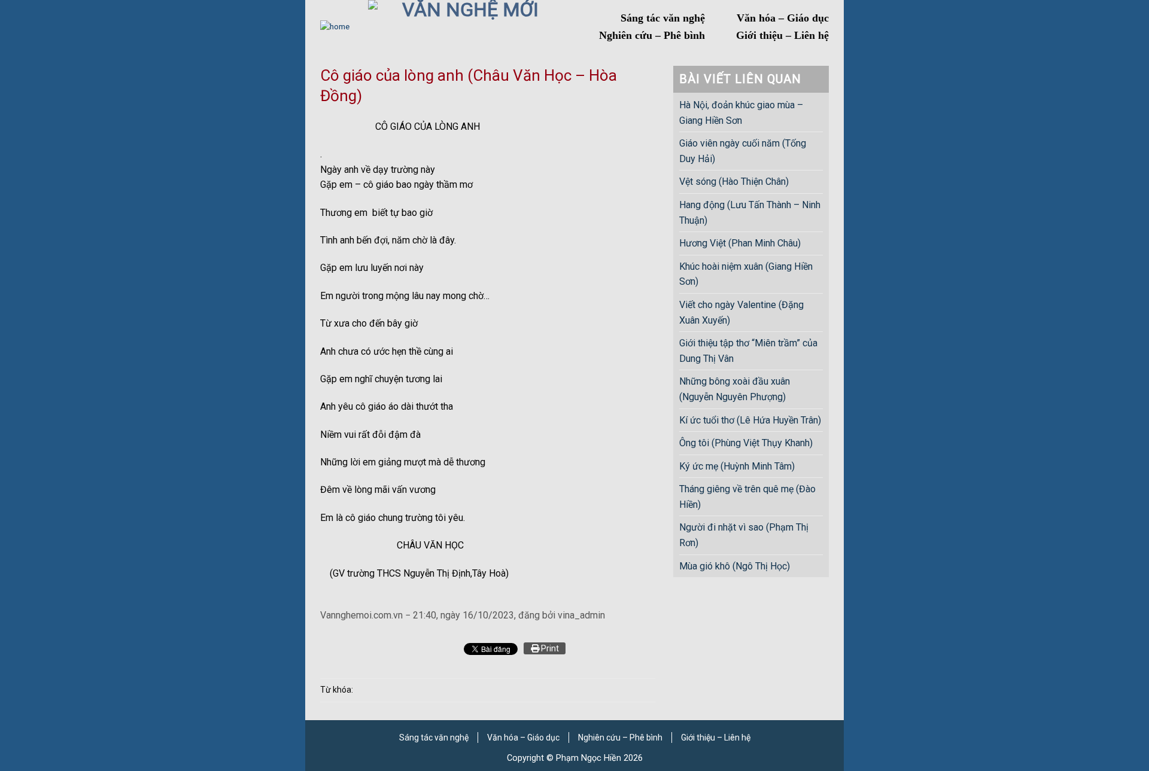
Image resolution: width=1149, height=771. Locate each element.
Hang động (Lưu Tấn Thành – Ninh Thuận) (749, 212)
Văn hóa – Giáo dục (783, 18)
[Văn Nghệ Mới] (465, 27)
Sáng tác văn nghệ (663, 18)
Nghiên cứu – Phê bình (652, 35)
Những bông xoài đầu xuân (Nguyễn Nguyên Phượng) (734, 389)
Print (549, 648)
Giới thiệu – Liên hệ (782, 35)
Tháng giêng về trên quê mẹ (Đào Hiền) (747, 496)
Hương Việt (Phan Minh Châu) (740, 243)
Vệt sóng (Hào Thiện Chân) (734, 181)
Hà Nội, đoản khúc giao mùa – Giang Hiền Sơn (741, 112)
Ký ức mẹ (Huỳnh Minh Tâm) (737, 466)
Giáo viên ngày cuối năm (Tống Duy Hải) (742, 151)
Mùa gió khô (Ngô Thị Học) (734, 566)
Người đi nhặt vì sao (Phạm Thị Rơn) (743, 535)
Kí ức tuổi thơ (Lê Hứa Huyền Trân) (750, 420)
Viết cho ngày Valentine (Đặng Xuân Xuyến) (741, 312)
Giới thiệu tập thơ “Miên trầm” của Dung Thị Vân (748, 350)
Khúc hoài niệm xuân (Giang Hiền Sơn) (746, 274)
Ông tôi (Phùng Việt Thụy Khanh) (746, 443)
